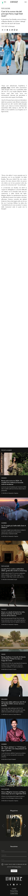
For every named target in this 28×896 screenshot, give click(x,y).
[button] (25, 825)
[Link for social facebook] (10, 885)
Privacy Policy (18, 866)
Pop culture (5, 8)
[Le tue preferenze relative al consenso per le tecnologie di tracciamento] (2, 2)
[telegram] (17, 30)
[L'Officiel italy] (14, 2)
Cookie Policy (14, 893)
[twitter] (12, 30)
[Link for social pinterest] (17, 885)
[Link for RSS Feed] (20, 885)
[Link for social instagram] (13, 885)
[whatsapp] (14, 30)
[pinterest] (7, 30)
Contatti (14, 888)
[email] (2, 30)
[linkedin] (10, 30)
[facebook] (5, 30)
